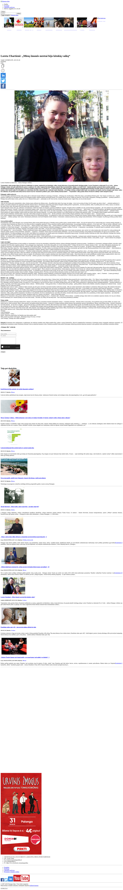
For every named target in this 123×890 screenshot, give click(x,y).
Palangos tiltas (14, 15)
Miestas (13, 392)
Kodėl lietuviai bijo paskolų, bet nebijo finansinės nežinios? (17, 389)
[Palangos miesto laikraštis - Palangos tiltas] (5, 1)
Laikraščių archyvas (9, 7)
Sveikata (24, 600)
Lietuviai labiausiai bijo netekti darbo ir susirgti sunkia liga (17, 448)
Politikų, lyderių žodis (28, 540)
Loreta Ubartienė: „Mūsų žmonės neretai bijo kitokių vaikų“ (18, 597)
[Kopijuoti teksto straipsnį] (3, 67)
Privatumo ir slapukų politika (11, 872)
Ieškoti (18, 13)
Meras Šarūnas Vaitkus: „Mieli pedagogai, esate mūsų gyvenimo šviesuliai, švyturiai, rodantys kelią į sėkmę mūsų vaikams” (35, 417)
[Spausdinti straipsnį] (3, 72)
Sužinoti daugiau (34, 885)
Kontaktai (6, 5)
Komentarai (118, 542)
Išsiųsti (3, 351)
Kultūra (13, 510)
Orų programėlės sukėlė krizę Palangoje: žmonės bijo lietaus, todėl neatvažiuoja (23, 478)
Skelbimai (6, 869)
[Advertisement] (61, 41)
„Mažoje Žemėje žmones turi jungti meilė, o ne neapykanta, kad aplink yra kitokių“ (25, 657)
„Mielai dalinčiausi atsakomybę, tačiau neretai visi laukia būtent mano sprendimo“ (25, 567)
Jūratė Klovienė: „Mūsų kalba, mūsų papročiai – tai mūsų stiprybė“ (20, 506)
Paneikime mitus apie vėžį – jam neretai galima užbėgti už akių (18, 627)
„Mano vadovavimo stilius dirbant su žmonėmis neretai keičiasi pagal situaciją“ (24, 537)
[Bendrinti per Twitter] (3, 83)
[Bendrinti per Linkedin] (3, 77)
